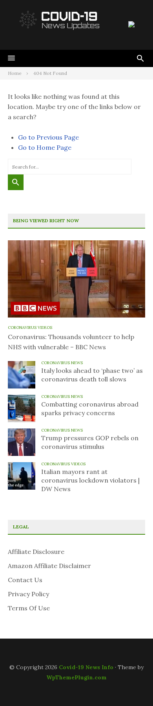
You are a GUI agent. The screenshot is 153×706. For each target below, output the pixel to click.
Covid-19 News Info (86, 667)
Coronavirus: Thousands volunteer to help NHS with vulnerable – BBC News (71, 342)
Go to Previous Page (48, 137)
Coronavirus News (62, 362)
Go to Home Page (44, 147)
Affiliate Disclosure (36, 551)
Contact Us (25, 580)
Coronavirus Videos (30, 327)
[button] (11, 58)
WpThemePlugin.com (76, 677)
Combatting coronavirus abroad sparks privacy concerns (89, 408)
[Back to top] (131, 684)
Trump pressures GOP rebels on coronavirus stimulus (89, 442)
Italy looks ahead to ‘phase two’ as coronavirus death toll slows (92, 375)
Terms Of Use (29, 608)
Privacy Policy (28, 594)
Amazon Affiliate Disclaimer (49, 566)
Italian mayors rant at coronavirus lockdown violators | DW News (90, 480)
